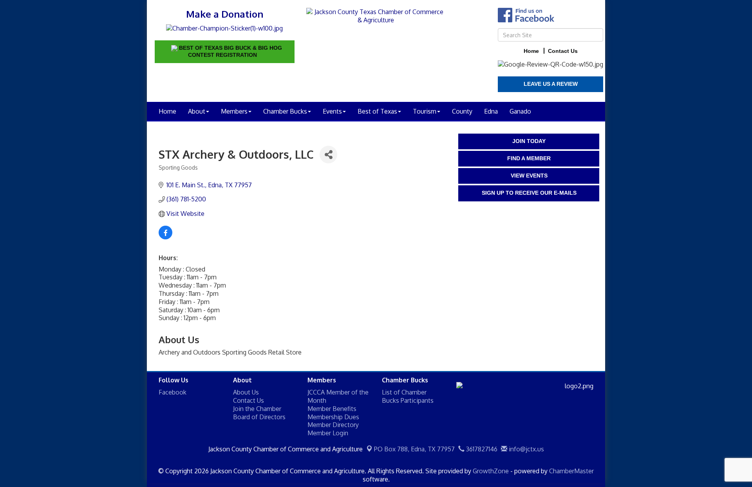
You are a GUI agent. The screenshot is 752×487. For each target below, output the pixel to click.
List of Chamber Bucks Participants (408, 396)
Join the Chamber (257, 409)
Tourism (424, 111)
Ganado (520, 111)
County (462, 111)
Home (167, 111)
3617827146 (481, 449)
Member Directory (333, 425)
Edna (491, 111)
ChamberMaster (571, 471)
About (196, 111)
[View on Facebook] (165, 237)
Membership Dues (333, 417)
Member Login (327, 433)
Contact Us (248, 400)
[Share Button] (328, 154)
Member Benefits (331, 409)
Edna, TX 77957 (414, 449)
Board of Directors (259, 417)
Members (234, 111)
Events (332, 111)
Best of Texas (377, 111)
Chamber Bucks (285, 111)
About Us (246, 392)
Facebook (172, 392)
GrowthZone (491, 471)
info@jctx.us (525, 449)
